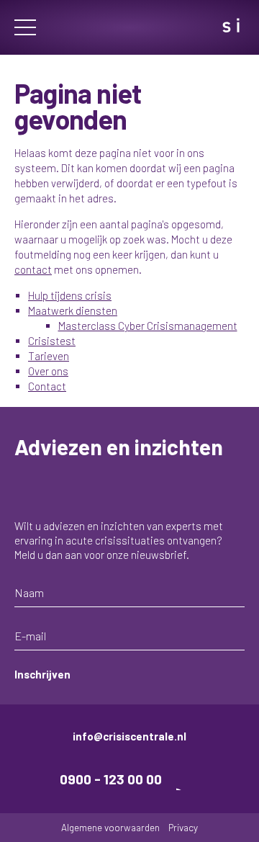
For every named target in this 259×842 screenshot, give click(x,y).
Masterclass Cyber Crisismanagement (147, 325)
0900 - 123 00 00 (111, 778)
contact (33, 269)
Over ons (48, 370)
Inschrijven (42, 674)
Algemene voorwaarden (110, 827)
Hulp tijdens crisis (70, 295)
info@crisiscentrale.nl (129, 736)
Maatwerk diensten (72, 310)
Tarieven (48, 355)
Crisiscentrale (129, 28)
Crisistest (52, 340)
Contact (47, 386)
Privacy (183, 827)
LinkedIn (187, 778)
